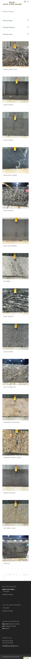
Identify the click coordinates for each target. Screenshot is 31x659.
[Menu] (28, 2)
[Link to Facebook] (25, 656)
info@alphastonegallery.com (10, 646)
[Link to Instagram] (27, 656)
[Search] (24, 1)
